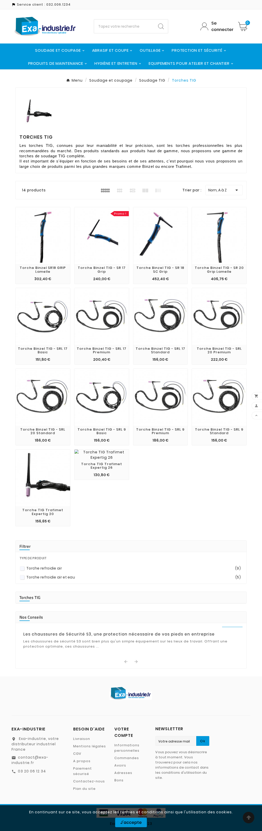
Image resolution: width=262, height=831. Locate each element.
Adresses (123, 772)
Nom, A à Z (224, 190)
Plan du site (84, 788)
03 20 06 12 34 (32, 771)
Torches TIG (29, 597)
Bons (119, 780)
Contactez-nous (89, 781)
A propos (82, 761)
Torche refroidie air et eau (133, 577)
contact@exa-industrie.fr (30, 760)
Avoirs (120, 765)
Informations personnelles (126, 748)
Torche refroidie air (133, 568)
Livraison (81, 738)
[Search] (161, 26)
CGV (77, 753)
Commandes (126, 758)
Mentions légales (89, 746)
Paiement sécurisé (82, 771)
